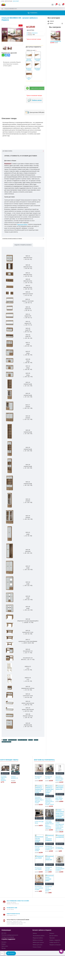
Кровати (36, 739)
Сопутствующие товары (9, 760)
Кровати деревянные (6, 741)
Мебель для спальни (22, 739)
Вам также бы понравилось (44, 760)
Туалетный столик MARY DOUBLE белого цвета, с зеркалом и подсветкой (49, 824)
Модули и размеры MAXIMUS (23, 244)
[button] (4, 34)
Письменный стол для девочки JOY (48, 869)
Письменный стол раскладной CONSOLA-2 (49, 848)
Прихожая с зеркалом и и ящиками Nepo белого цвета (59, 778)
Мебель (4, 739)
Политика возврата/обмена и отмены (12, 238)
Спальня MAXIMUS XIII (55, 41)
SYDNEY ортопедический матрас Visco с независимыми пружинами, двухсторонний (59, 826)
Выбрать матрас (37, 100)
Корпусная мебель (12, 739)
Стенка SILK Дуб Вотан (39, 822)
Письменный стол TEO (38, 777)
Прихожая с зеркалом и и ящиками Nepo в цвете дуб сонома (39, 799)
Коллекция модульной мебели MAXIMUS (3, 778)
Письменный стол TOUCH (38, 868)
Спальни (30, 739)
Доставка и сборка (7, 151)
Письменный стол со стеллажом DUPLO (48, 888)
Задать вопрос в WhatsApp (37, 88)
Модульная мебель (22, 224)
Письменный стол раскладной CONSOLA (59, 869)
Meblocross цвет (31, 50)
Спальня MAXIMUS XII (14, 777)
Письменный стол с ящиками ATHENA (39, 888)
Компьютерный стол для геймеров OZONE (39, 848)
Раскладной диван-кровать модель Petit (59, 798)
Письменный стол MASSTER (59, 847)
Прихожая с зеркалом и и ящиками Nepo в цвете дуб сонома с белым (49, 801)
